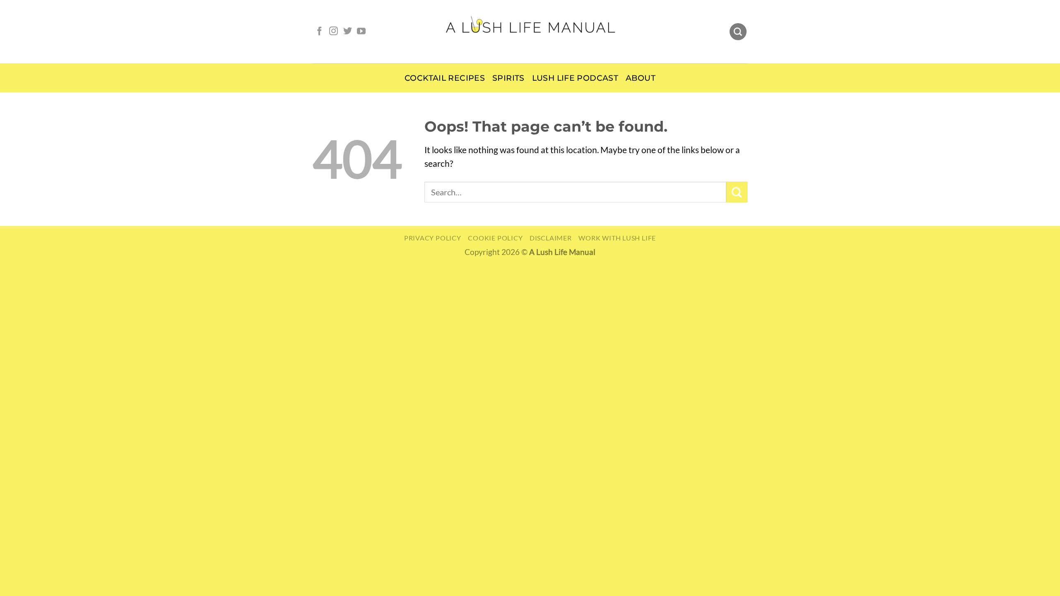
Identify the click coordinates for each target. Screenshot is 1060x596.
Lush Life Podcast (575, 78)
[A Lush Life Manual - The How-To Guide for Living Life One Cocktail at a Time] (530, 31)
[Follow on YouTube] (361, 31)
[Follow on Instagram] (333, 31)
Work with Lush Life (617, 238)
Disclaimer (551, 238)
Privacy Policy (432, 238)
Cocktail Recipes (445, 78)
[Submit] (736, 192)
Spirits (508, 78)
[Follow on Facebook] (319, 31)
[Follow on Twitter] (347, 31)
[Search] (738, 32)
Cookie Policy (495, 238)
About (640, 78)
